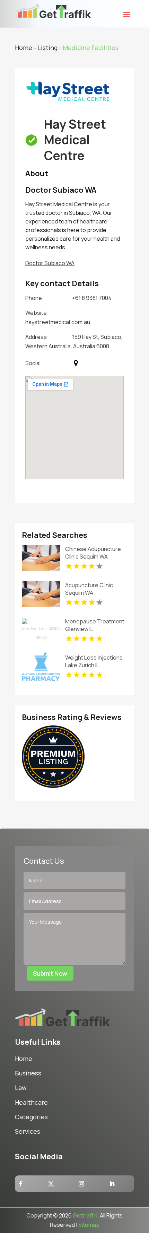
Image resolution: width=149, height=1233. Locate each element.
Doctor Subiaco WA (49, 263)
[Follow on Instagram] (81, 1183)
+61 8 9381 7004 (92, 298)
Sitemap (88, 1225)
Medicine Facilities (91, 47)
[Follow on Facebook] (20, 1183)
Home (23, 47)
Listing (47, 47)
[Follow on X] (50, 1183)
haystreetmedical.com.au (57, 322)
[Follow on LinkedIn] (111, 1183)
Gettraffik (85, 1215)
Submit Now (50, 973)
